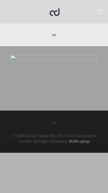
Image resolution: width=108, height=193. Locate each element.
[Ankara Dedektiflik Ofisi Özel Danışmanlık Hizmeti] (54, 11)
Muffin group (79, 141)
